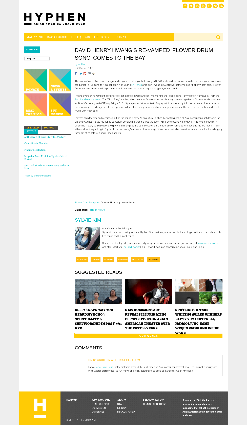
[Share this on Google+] (85, 74)
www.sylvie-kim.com (208, 243)
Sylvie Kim (88, 220)
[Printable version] (93, 74)
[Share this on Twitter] (80, 74)
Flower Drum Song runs (87, 202)
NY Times (136, 85)
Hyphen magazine (40, 408)
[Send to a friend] (89, 74)
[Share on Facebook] (76, 74)
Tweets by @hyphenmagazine (37, 176)
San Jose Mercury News (87, 99)
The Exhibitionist (131, 247)
